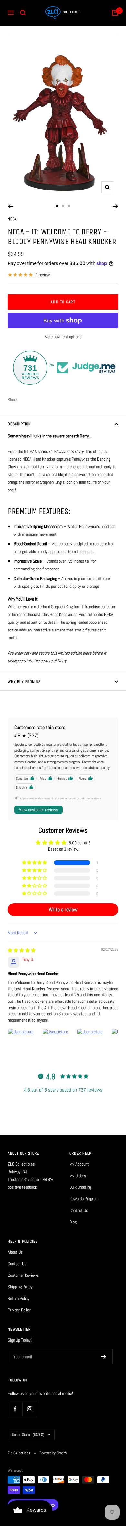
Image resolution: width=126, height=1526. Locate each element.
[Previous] (10, 206)
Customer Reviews (23, 1275)
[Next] (115, 206)
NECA (12, 219)
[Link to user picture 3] (92, 1043)
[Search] (23, 13)
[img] (22, 950)
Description (19, 424)
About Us (15, 1252)
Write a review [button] (63, 909)
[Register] (103, 1356)
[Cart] (115, 13)
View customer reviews (38, 810)
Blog (73, 1222)
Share (12, 399)
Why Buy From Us (24, 681)
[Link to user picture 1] (23, 1043)
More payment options (63, 337)
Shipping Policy (20, 1287)
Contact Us (78, 1210)
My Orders (77, 1175)
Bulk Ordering (80, 1187)
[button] (35, 862)
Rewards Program (84, 1199)
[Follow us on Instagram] (29, 1409)
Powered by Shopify (53, 1453)
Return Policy (19, 1298)
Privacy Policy (19, 1310)
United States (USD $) (28, 1434)
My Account (79, 1164)
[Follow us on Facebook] (15, 1409)
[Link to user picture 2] (57, 1043)
